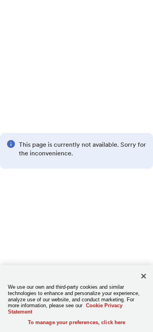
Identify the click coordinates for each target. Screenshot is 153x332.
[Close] (143, 276)
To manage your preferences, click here (77, 322)
